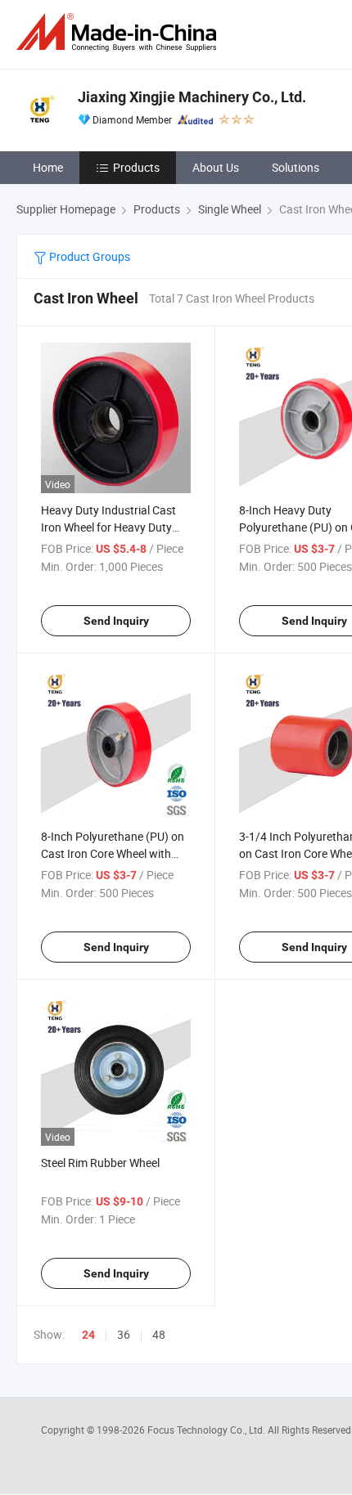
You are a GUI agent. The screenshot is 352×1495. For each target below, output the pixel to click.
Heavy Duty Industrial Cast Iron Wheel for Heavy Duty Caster (108, 527)
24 (88, 1334)
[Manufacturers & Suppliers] (119, 32)
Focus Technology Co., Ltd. (207, 1429)
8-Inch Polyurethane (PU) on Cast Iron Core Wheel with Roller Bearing (112, 853)
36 (123, 1334)
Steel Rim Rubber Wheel (100, 1162)
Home (48, 167)
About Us (215, 167)
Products (136, 167)
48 (158, 1334)
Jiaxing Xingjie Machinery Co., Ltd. (192, 97)
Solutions (295, 167)
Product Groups (88, 256)
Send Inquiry (116, 620)
